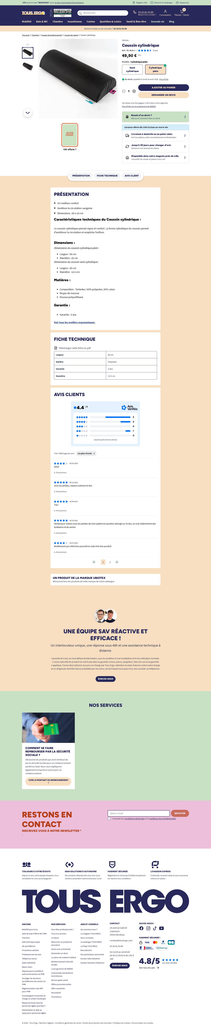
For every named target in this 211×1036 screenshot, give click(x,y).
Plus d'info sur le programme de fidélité (139, 106)
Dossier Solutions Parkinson (92, 962)
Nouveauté (56, 992)
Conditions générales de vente (68, 1023)
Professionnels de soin (31, 954)
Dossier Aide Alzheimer (90, 958)
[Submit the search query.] (80, 12)
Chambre (26, 937)
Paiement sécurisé (118, 871)
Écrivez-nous (105, 679)
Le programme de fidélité (62, 968)
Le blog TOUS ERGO (89, 946)
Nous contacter (87, 937)
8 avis (155, 50)
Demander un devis (164, 95)
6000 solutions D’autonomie (81, 871)
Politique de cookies (121, 1023)
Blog (171, 21)
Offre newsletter (58, 988)
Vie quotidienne (28, 946)
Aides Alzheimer (29, 962)
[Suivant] (27, 112)
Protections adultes (30, 950)
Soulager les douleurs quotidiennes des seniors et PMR (34, 981)
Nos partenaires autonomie (92, 954)
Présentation (81, 175)
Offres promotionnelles (61, 984)
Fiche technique (107, 175)
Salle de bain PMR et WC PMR (34, 933)
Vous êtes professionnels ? (62, 929)
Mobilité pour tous (30, 929)
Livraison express (161, 871)
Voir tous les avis (147, 967)
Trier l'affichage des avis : (64, 453)
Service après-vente (59, 980)
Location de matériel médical (63, 957)
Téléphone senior (29, 958)
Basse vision (27, 967)
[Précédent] (27, 44)
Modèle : (135, 61)
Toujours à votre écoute (36, 871)
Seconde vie (157, 21)
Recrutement (86, 950)
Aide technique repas (31, 942)
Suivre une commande (60, 949)
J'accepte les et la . (144, 818)
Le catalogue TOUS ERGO (91, 942)
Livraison (55, 937)
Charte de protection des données (97, 1023)
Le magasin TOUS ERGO (90, 933)
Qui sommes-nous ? (89, 929)
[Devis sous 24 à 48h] (185, 117)
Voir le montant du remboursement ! (48, 781)
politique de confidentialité (163, 818)
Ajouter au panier (163, 87)
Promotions (56, 997)
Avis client (132, 175)
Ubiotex (125, 40)
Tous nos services (58, 933)
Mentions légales (46, 1023)
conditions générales (134, 818)
